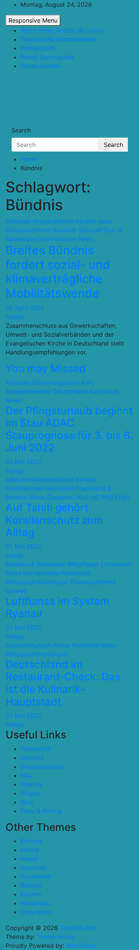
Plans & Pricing (41, 811)
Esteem (30, 894)
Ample (29, 858)
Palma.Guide (37, 48)
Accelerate (35, 876)
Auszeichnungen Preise (38, 645)
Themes (31, 784)
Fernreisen (60, 488)
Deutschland (70, 391)
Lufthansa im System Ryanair (57, 607)
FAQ (26, 775)
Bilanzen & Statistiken (36, 564)
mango (15, 316)
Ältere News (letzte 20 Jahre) (61, 30)
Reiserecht (75, 573)
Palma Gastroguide (47, 57)
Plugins (30, 793)
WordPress (81, 945)
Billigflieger (83, 564)
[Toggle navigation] (16, 123)
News (86, 239)
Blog (26, 802)
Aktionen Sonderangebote (42, 382)
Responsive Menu (33, 20)
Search (21, 130)
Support (31, 757)
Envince (31, 841)
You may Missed (46, 368)
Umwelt (16, 590)
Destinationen (57, 239)
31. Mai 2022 (24, 461)
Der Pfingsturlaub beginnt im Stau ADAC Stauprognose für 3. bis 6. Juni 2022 (69, 429)
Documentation (41, 766)
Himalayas (34, 903)
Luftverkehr (117, 564)
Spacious (33, 867)
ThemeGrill (35, 748)
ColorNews (36, 912)
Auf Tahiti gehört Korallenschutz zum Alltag (54, 520)
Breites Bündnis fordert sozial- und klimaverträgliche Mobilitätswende (58, 271)
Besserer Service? (77, 230)
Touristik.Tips (49, 88)
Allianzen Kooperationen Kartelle (51, 221)
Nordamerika (41, 573)
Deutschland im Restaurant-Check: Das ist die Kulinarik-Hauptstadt (63, 683)
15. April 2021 (25, 307)
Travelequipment (92, 582)
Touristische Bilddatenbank (58, 39)
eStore (29, 849)
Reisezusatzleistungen (36, 582)
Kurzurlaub (104, 391)
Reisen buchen (40, 66)
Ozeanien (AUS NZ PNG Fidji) (88, 497)
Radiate (31, 885)
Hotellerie (85, 645)
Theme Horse (55, 936)
